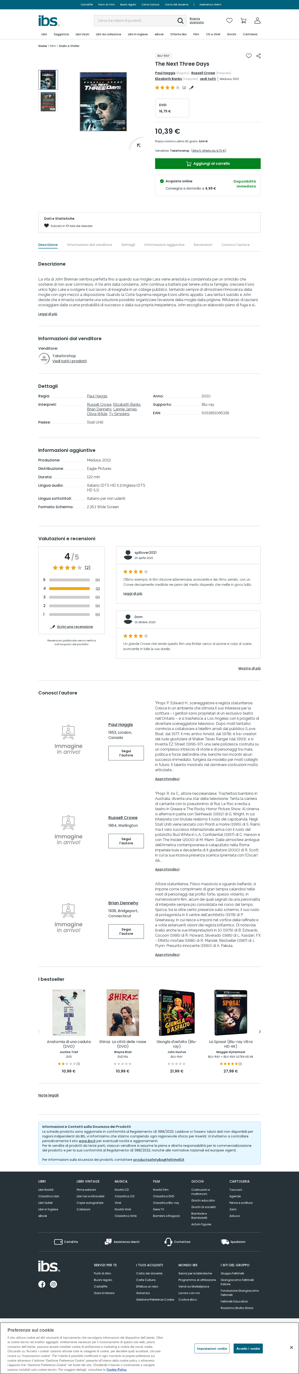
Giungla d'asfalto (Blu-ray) (177, 1044)
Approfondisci (167, 779)
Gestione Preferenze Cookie (155, 1300)
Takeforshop (179, 151)
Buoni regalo (128, 4)
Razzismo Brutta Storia (237, 1308)
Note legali (48, 1095)
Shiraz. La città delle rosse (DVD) (122, 1044)
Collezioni (83, 1209)
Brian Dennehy (99, 409)
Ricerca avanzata (197, 20)
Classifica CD (124, 1196)
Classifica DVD (163, 1196)
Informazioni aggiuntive (164, 244)
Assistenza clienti (210, 4)
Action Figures (201, 1224)
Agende (235, 1196)
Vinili (118, 1203)
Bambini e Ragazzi (166, 1216)
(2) (88, 567)
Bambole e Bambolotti (199, 1216)
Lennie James (125, 409)
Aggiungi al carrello (211, 163)
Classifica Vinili (126, 1216)
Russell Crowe (203, 73)
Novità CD (122, 1190)
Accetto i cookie (248, 1348)
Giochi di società (203, 1207)
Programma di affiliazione (197, 1280)
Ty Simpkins (119, 414)
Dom (138, 617)
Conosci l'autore (235, 244)
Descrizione (48, 244)
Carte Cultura (150, 4)
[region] (149, 1348)
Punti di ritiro (106, 4)
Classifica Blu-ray (166, 1203)
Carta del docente (176, 4)
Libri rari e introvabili (90, 1196)
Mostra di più (249, 668)
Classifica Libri (48, 1196)
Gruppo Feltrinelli (232, 1273)
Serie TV (158, 1209)
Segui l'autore (126, 753)
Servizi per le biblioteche (195, 1273)
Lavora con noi (189, 1293)
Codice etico (187, 1300)
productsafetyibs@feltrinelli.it (158, 1159)
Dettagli (128, 244)
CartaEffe (87, 4)
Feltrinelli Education (234, 1301)
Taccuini (235, 1190)
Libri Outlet (45, 1203)
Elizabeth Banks (168, 78)
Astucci (234, 1216)
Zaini (232, 1209)
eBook (42, 1216)
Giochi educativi (203, 1200)
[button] (180, 21)
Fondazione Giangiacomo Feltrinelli (240, 1293)
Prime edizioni (86, 1190)
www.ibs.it (87, 1141)
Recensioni (203, 244)
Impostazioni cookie (212, 1348)
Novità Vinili (123, 1209)
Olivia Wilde (97, 414)
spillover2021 (146, 552)
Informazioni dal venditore (89, 244)
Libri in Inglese (48, 1209)
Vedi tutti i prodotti (69, 361)
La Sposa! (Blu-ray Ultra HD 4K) (231, 1044)
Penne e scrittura (241, 1203)
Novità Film (161, 1190)
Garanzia (143, 1293)
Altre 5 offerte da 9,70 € (208, 151)
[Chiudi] (291, 1347)
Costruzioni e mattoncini (200, 1192)
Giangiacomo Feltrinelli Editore (237, 1282)
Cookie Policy (117, 1369)
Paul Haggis (165, 73)
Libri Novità (45, 1190)
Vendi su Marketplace (193, 1286)
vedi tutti (208, 78)
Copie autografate (90, 1203)
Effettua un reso (147, 1286)
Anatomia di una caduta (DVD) (69, 1044)
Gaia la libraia (104, 1293)
